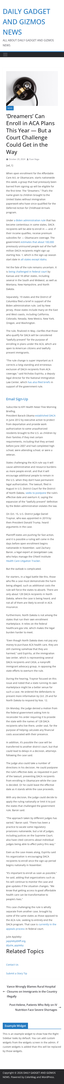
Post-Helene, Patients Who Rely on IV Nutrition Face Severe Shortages (33, 1007)
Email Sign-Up (17, 399)
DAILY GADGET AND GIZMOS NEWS (26, 22)
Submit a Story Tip (16, 973)
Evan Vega (34, 159)
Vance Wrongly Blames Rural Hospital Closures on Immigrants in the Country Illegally (32, 991)
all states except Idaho (33, 259)
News (10, 108)
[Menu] (5, 54)
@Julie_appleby (15, 945)
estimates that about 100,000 (37, 242)
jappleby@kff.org (15, 941)
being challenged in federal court (28, 271)
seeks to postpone (36, 492)
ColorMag (30, 1077)
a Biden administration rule (30, 220)
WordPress (48, 1077)
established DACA (45, 415)
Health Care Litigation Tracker (23, 560)
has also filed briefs (39, 382)
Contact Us (12, 964)
